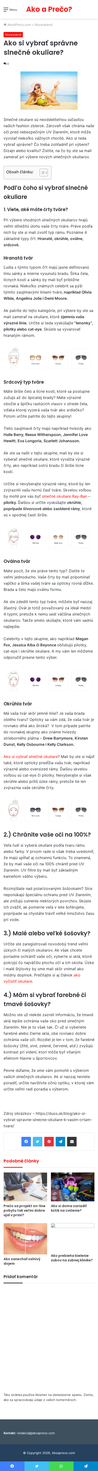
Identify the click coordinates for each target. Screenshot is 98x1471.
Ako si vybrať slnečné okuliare (31, 756)
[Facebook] (26, 1141)
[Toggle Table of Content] (41, 173)
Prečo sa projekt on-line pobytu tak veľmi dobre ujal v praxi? (24, 1210)
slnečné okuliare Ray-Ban (64, 496)
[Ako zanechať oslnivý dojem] (25, 1238)
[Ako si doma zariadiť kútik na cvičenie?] (72, 1186)
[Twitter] (37, 1141)
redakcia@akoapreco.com (36, 1433)
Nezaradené (43, 25)
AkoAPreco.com (18, 25)
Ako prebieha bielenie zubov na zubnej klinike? (72, 1258)
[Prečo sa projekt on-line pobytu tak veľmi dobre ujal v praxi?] (25, 1186)
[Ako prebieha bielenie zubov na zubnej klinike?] (72, 1237)
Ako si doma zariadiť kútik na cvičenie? (69, 1208)
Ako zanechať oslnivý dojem (22, 1261)
